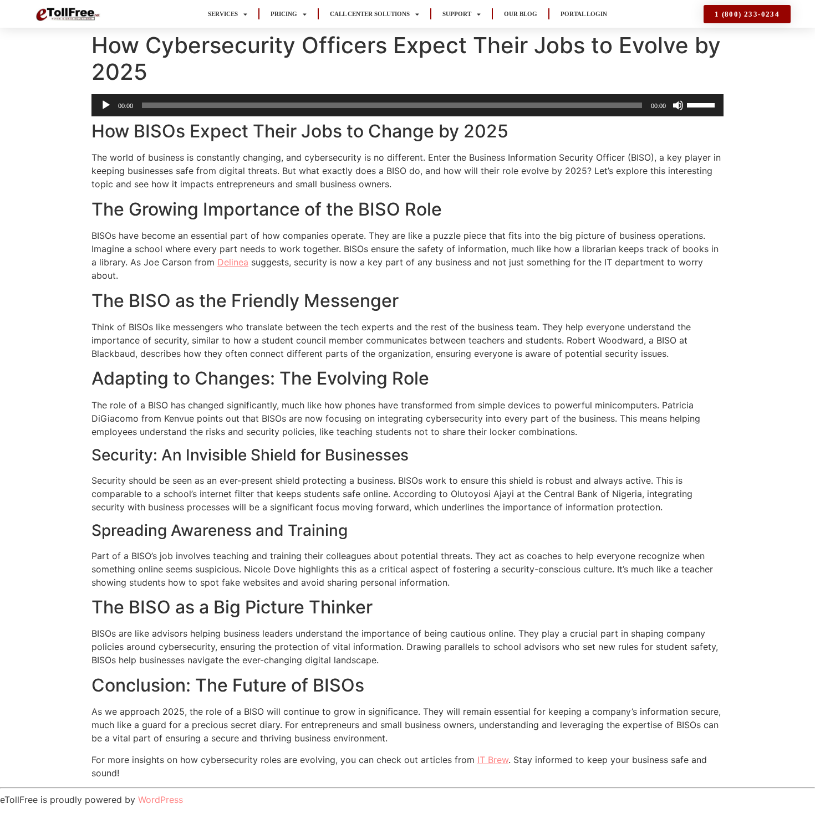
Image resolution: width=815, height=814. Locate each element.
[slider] (702, 104)
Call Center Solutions (370, 14)
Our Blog (520, 14)
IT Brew (492, 759)
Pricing (284, 14)
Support (456, 14)
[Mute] (678, 105)
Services (223, 14)
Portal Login (584, 14)
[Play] (105, 105)
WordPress (160, 799)
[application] (407, 105)
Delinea (232, 262)
